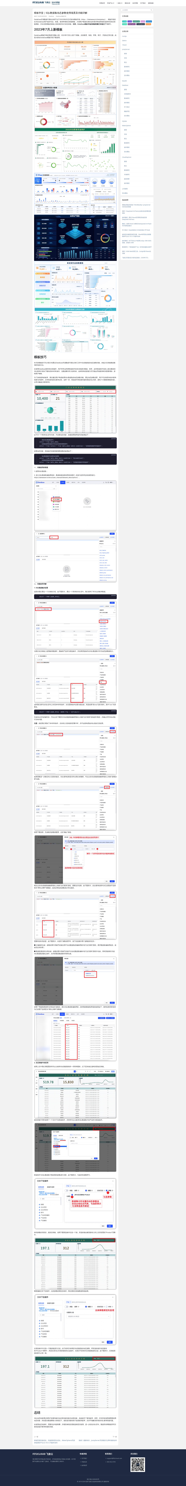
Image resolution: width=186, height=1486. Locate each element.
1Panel (130, 21)
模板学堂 (64, 16)
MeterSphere (131, 24)
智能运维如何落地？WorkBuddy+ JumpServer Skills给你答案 (136, 206)
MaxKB (143, 21)
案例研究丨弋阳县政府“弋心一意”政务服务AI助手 (137, 247)
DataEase (51, 16)
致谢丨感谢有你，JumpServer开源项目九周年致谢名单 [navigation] (98, 1440)
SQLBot (125, 24)
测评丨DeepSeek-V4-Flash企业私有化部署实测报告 (136, 212)
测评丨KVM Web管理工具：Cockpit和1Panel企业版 (136, 252)
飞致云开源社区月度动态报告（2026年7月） (135, 258)
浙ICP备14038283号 (93, 1479)
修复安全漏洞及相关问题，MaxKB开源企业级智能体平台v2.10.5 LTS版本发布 (136, 235)
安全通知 (148, 24)
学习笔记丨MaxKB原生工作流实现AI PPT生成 (136, 230)
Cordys (124, 21)
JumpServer (136, 21)
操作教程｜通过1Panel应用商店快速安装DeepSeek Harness (134, 218)
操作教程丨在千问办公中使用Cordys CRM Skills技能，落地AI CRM (136, 242)
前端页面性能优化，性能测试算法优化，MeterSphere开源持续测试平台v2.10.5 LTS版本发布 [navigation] (54, 1441)
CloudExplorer (140, 24)
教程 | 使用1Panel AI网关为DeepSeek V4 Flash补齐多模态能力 (136, 225)
